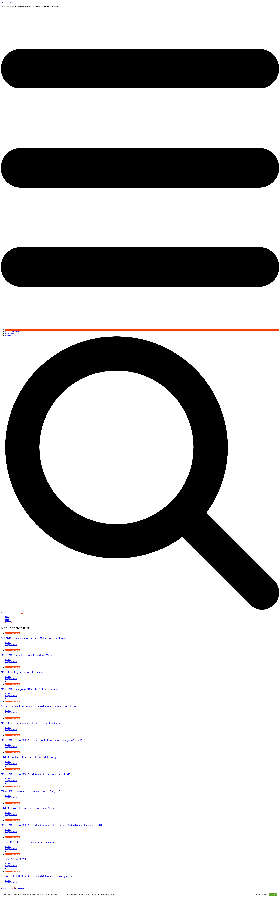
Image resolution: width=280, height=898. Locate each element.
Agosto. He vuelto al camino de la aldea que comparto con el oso (38, 706)
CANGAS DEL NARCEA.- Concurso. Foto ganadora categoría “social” (41, 740)
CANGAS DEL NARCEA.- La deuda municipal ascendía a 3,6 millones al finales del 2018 (52, 825)
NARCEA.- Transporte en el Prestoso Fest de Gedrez (32, 723)
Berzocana (9, 333)
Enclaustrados (10, 335)
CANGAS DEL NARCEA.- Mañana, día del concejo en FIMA (36, 774)
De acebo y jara (7, 3)
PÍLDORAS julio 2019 (13, 859)
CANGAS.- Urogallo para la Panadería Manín (27, 655)
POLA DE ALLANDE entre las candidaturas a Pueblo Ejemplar (37, 876)
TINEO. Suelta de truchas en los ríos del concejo (29, 757)
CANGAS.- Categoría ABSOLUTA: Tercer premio (29, 689)
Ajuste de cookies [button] (260, 894)
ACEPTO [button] (273, 894)
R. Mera (8, 643)
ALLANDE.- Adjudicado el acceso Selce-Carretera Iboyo (33, 638)
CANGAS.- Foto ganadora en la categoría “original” (30, 791)
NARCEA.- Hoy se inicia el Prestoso (22, 672)
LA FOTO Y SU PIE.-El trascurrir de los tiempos (29, 842)
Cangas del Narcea (12, 331)
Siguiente (20, 888)
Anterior (4, 888)
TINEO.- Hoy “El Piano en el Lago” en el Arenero (29, 808)
